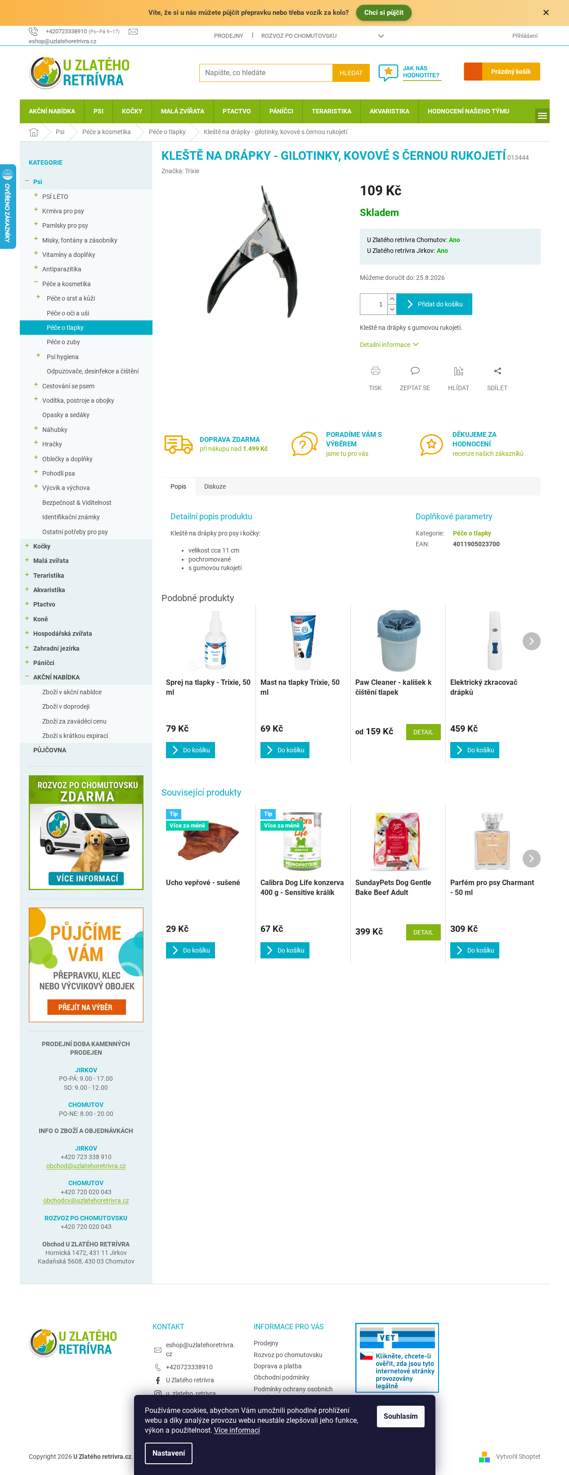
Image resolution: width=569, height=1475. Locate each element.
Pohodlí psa (58, 473)
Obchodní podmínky (281, 1377)
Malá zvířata (51, 560)
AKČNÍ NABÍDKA (56, 677)
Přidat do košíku (440, 304)
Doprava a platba (278, 1366)
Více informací (237, 1430)
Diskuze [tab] (215, 486)
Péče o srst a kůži (71, 298)
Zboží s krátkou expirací (75, 735)
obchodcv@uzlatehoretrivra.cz (86, 1200)
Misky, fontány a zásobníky (79, 240)
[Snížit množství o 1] (391, 309)
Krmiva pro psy (63, 211)
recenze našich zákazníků (488, 453)
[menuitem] (52, 111)
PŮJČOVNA (49, 750)
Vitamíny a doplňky (68, 254)
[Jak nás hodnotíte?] (416, 73)
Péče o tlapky (65, 327)
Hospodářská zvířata (62, 633)
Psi (37, 181)
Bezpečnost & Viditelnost (77, 502)
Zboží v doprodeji (66, 706)
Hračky (52, 444)
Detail (423, 932)
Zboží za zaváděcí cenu (74, 721)
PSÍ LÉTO (55, 196)
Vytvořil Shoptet (518, 1456)
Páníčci (43, 662)
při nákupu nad (234, 448)
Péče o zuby (63, 342)
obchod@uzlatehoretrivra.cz (86, 1165)
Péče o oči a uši (68, 313)
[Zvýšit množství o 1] (391, 299)
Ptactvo (44, 604)
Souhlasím (401, 1416)
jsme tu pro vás (347, 453)
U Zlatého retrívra (190, 1380)
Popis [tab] (178, 486)
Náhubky (54, 429)
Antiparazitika (61, 269)
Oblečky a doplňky (67, 459)
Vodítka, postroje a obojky (78, 400)
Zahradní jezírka (56, 648)
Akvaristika (49, 590)
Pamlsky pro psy (65, 225)
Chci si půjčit (383, 13)
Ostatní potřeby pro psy (75, 531)
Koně (40, 619)
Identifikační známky (71, 517)
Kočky (41, 546)
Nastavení (168, 1453)
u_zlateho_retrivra (191, 1393)
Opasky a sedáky (66, 414)
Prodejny (228, 35)
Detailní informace (385, 344)
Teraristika (48, 575)
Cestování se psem (68, 386)
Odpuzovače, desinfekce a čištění (93, 371)
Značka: (180, 171)
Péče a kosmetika (66, 284)
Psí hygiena (63, 356)
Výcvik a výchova (66, 487)
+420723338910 (189, 1367)
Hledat (351, 72)
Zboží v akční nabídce (72, 692)
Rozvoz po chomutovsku (298, 35)
